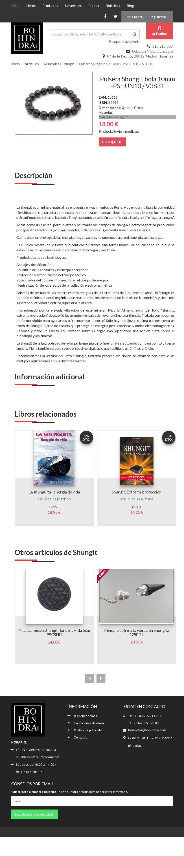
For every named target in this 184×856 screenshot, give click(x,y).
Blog (130, 6)
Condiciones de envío (89, 723)
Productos (50, 6)
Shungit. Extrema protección (137, 491)
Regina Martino (58, 499)
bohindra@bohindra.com (152, 51)
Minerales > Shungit (59, 64)
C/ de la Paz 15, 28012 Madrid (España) (140, 56)
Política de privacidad (88, 730)
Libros (31, 6)
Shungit (120, 117)
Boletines (113, 6)
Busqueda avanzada (124, 41)
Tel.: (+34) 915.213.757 (144, 716)
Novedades (73, 6)
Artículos (32, 64)
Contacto (80, 737)
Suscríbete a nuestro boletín (35, 814)
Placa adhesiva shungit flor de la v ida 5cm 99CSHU (54, 632)
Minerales (105, 117)
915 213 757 (162, 46)
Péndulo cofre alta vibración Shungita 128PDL (136, 632)
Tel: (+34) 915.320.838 (144, 723)
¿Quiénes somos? (86, 716)
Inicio (17, 5)
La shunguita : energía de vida (54, 491)
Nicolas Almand (140, 499)
